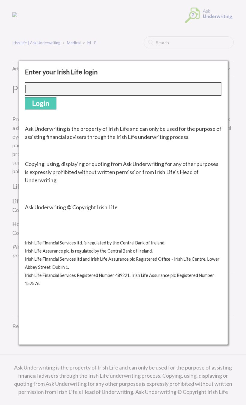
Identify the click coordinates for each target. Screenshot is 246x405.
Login (40, 103)
